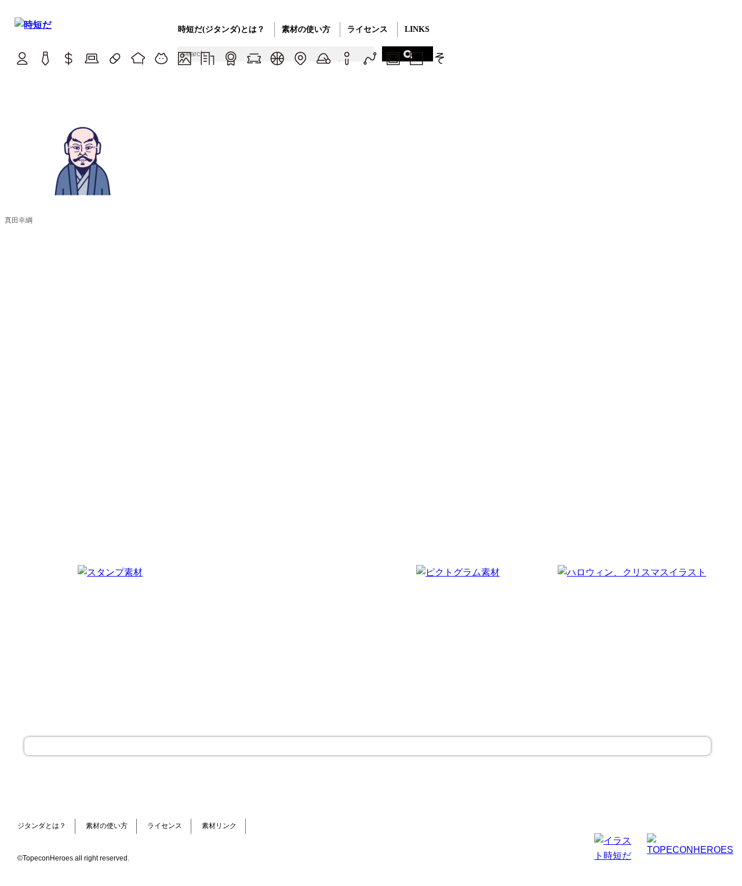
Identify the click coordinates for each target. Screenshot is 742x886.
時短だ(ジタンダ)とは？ (221, 29)
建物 (207, 58)
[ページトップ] (367, 746)
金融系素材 (68, 58)
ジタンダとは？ (41, 826)
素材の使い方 (306, 29)
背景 (184, 58)
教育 (137, 58)
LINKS (417, 29)
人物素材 (21, 58)
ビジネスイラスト (45, 58)
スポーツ (277, 58)
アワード (230, 58)
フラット (416, 58)
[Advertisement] (284, 637)
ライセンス (367, 29)
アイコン (346, 58)
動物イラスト (161, 58)
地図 (300, 58)
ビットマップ (392, 58)
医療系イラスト (114, 58)
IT (91, 58)
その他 (439, 58)
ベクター (369, 58)
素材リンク (219, 826)
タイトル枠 (253, 58)
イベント (323, 58)
